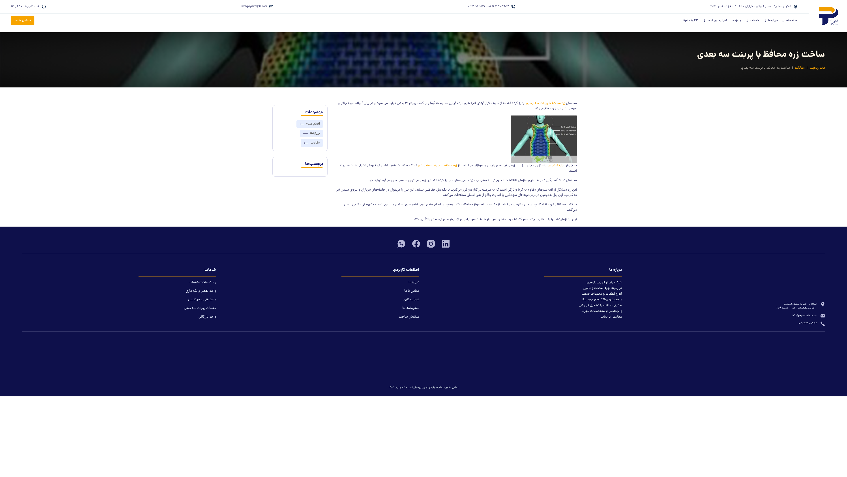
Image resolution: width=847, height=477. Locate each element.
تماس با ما (23, 20)
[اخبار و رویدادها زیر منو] (705, 20)
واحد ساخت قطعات (202, 282)
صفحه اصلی (789, 20)
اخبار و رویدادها (717, 20)
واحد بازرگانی (207, 317)
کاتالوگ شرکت (690, 20)
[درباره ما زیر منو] (765, 20)
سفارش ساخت (409, 317)
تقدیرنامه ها (410, 308)
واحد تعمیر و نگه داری (201, 291)
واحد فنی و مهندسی (202, 299)
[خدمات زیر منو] (747, 20)
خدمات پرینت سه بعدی (200, 308)
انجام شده (313, 123)
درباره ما (773, 20)
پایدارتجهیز (817, 68)
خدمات (754, 20)
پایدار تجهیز (555, 165)
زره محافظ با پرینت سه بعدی (546, 103)
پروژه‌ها (736, 20)
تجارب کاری (411, 299)
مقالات (800, 68)
